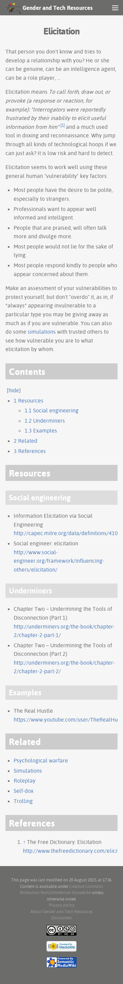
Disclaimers (61, 917)
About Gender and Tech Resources (61, 911)
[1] (62, 125)
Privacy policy (61, 905)
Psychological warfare (41, 760)
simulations (42, 331)
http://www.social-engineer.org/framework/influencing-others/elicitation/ (59, 561)
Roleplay (25, 780)
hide (14, 390)
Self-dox (23, 790)
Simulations (28, 770)
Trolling (23, 801)
